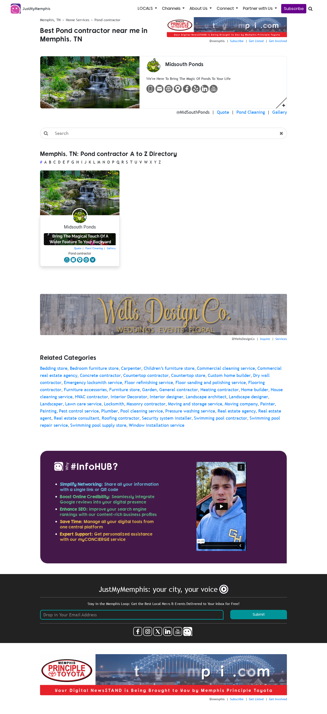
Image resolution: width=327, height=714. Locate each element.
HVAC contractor (91, 397)
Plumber (109, 411)
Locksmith (114, 404)
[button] (284, 105)
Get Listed (256, 41)
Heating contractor (219, 389)
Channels (172, 8)
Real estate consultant (76, 418)
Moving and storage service (195, 404)
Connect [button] (226, 8)
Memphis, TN (50, 19)
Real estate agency (237, 411)
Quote (223, 112)
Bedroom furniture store (94, 368)
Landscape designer (248, 397)
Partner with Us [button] (258, 8)
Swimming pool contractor (220, 418)
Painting (48, 411)
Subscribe (294, 8)
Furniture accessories (85, 389)
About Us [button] (199, 8)
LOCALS (146, 8)
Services (281, 339)
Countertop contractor (146, 375)
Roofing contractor (120, 418)
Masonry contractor (146, 404)
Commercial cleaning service (226, 368)
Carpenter (131, 368)
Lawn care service (83, 404)
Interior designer (166, 397)
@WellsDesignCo (243, 339)
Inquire (265, 339)
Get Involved (278, 41)
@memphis (217, 41)
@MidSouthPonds (193, 112)
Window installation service (156, 425)
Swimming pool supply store (98, 425)
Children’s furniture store (169, 368)
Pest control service (79, 411)
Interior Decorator (129, 397)
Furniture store (124, 389)
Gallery (279, 112)
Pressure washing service (190, 411)
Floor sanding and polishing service (211, 382)
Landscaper (51, 404)
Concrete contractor (100, 375)
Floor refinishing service (149, 382)
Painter (267, 404)
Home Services (77, 19)
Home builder (254, 389)
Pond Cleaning (250, 112)
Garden (149, 389)
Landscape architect (206, 397)
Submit (259, 614)
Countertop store (188, 375)
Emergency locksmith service (93, 382)
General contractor (178, 389)
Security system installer (167, 418)
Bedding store (53, 368)
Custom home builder (229, 375)
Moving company (241, 404)
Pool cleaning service (141, 411)
